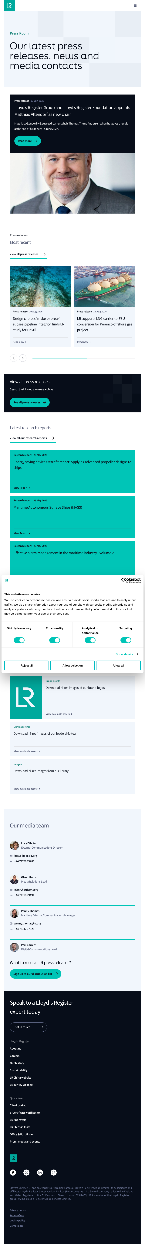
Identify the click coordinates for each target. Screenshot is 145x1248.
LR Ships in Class (20, 1127)
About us (15, 1048)
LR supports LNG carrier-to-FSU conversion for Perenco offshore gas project (104, 324)
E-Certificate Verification (25, 1113)
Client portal (17, 1105)
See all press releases (26, 402)
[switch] (54, 640)
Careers (14, 1056)
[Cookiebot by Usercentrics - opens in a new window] (124, 580)
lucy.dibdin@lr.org (25, 856)
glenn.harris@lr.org (26, 890)
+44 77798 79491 (24, 895)
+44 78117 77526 (24, 929)
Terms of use (17, 1215)
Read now (18, 342)
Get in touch (22, 1027)
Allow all (118, 665)
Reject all (27, 665)
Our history (17, 1063)
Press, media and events (25, 1141)
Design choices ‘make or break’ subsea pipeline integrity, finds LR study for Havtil (38, 324)
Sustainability (18, 1070)
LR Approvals (18, 1120)
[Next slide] (22, 358)
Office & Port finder (22, 1134)
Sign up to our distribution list (32, 974)
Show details (124, 654)
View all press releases (24, 254)
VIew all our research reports (28, 438)
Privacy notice (18, 1210)
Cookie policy (17, 1220)
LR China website (20, 1078)
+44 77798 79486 (24, 861)
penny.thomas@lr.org (27, 923)
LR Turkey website (21, 1085)
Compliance (16, 1226)
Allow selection (72, 665)
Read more (25, 141)
